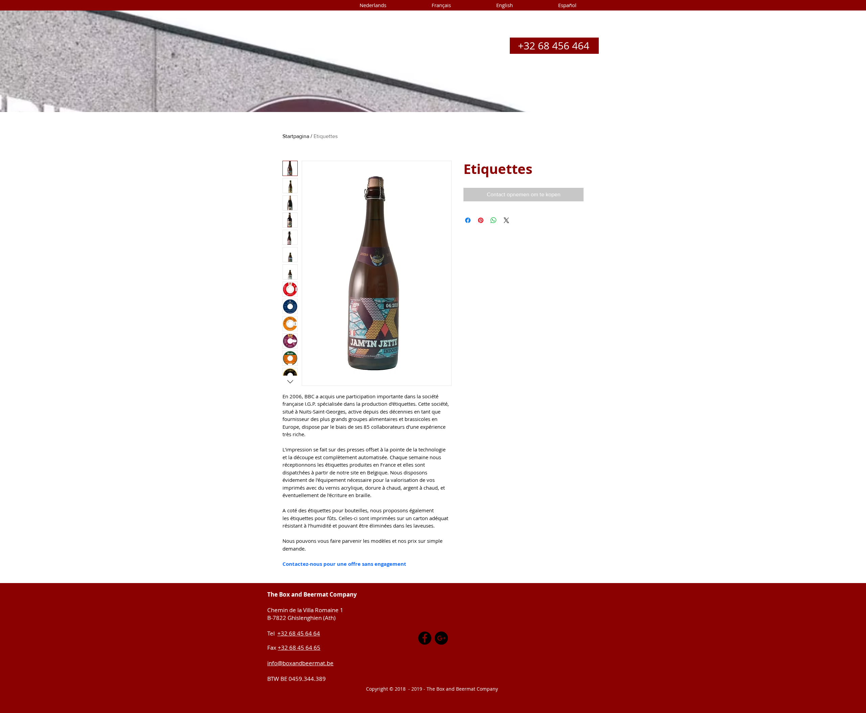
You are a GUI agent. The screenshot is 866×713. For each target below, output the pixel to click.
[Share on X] (506, 220)
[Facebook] (424, 638)
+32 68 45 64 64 (298, 633)
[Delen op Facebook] (468, 220)
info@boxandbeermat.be (300, 663)
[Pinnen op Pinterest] (481, 220)
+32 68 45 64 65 (299, 647)
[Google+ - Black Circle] (441, 638)
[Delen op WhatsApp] (493, 220)
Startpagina (295, 136)
